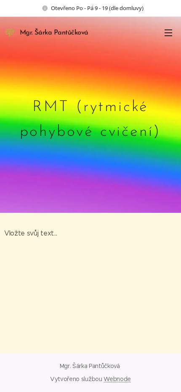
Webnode (117, 379)
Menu (168, 32)
